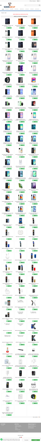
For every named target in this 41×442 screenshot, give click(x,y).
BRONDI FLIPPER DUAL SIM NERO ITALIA (7, 319)
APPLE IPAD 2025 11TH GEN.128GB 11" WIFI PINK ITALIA (33, 84)
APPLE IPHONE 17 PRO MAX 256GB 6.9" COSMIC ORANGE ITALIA (33, 26)
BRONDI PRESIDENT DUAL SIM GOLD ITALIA (7, 272)
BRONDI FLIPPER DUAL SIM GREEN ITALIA (7, 307)
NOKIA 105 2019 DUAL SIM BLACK (20, 377)
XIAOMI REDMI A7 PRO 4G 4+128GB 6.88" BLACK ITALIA (7, 202)
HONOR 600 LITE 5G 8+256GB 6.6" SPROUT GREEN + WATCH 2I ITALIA (20, 108)
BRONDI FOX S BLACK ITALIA (7, 330)
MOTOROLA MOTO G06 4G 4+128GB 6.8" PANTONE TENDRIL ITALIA (20, 190)
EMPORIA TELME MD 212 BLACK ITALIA (7, 389)
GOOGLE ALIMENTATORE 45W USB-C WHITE (7, 366)
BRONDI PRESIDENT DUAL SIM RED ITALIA (20, 260)
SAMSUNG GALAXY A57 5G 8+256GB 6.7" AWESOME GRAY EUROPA (20, 96)
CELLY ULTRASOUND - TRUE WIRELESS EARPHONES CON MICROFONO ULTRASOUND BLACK (20, 390)
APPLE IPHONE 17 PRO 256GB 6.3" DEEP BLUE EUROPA (20, 49)
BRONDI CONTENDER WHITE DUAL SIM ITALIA (20, 296)
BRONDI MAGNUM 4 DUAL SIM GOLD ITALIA (33, 284)
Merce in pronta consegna (20, 16)
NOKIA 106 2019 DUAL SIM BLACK (33, 377)
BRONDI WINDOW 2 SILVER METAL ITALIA (20, 331)
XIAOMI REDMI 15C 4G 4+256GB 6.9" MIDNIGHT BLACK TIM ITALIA (20, 178)
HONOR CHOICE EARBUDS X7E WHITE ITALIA (7, 401)
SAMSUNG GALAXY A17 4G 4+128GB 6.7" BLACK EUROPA (7, 166)
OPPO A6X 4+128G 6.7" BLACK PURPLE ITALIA (33, 190)
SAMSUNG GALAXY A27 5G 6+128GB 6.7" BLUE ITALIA (7, 131)
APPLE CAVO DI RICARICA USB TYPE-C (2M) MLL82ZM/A (20, 401)
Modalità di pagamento (18, 426)
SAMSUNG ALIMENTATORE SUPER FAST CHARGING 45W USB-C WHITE (20, 366)
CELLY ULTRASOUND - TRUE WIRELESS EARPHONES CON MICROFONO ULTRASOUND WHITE (33, 390)
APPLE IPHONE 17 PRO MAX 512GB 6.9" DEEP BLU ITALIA (7, 26)
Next (39, 419)
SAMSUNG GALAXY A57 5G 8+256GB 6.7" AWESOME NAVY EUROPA (7, 96)
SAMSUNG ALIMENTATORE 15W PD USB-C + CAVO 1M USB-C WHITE (7, 413)
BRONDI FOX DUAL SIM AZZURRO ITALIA (7, 342)
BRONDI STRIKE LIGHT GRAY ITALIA (7, 236)
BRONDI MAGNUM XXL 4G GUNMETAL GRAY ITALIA (33, 225)
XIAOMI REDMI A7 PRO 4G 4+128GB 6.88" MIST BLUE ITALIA (33, 202)
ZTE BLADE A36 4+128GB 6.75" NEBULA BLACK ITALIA (7, 225)
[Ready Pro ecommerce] (20, 437)
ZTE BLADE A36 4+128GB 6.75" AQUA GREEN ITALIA (33, 213)
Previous (1, 419)
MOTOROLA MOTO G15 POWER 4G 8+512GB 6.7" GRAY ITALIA (7, 155)
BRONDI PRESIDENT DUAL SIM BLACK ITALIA (20, 272)
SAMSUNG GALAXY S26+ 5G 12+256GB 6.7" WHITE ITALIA (33, 73)
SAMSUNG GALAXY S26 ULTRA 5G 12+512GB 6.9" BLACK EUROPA (33, 49)
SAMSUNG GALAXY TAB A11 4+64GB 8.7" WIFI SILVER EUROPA (33, 178)
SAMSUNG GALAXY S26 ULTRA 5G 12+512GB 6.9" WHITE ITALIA (7, 61)
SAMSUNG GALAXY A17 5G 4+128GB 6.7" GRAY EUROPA (33, 143)
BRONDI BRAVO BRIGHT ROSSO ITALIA (7, 354)
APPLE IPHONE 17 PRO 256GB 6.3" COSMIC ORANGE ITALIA (33, 37)
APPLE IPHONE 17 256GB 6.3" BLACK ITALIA (20, 61)
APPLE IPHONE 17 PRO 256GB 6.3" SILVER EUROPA (7, 49)
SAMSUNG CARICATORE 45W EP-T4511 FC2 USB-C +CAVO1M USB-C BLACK (33, 354)
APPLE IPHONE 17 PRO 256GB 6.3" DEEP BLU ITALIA (20, 37)
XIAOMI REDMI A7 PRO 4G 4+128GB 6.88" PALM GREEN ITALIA (20, 202)
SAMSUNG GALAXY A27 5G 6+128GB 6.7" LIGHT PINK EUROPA (33, 120)
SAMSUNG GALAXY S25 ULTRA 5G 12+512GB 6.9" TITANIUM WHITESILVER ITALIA (7, 73)
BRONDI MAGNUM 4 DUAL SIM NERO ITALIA (20, 284)
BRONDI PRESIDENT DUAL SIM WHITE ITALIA (33, 249)
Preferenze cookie (20, 435)
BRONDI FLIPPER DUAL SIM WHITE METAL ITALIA (20, 319)
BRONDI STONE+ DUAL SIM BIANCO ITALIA (33, 307)
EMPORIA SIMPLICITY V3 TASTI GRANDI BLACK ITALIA (33, 296)
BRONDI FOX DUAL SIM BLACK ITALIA (20, 342)
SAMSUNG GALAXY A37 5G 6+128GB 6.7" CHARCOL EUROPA (7, 120)
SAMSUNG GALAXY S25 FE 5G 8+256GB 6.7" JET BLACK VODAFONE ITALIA (20, 85)
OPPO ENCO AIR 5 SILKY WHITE (7, 295)
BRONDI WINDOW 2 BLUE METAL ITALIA (33, 331)
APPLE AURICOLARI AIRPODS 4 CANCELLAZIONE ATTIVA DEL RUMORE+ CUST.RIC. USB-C (20, 167)
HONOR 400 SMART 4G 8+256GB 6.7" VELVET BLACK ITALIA (33, 155)
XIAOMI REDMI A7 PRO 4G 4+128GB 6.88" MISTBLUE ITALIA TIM (20, 213)
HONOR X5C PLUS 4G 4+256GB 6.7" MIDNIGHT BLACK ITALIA (7, 190)
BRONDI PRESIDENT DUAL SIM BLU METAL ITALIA (33, 260)
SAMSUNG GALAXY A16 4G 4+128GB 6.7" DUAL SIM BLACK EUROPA (33, 167)
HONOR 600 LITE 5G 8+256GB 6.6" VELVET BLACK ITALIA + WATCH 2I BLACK (7, 108)
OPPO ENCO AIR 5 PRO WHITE (20, 236)
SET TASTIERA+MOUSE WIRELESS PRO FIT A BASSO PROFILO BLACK (20, 354)
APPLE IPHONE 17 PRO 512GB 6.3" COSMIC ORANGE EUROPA (20, 26)
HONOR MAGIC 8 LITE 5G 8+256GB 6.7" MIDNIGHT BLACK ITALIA (33, 108)
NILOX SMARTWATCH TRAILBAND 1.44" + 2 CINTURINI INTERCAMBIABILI (33, 401)
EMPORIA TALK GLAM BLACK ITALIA (33, 318)
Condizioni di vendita (18, 425)
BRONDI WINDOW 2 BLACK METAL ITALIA (33, 342)
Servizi (16, 427)
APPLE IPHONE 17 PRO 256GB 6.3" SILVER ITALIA (7, 37)
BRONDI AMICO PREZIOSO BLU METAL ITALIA (20, 225)
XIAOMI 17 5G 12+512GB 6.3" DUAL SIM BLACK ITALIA (20, 73)
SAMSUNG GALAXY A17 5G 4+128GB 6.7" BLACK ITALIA (20, 143)
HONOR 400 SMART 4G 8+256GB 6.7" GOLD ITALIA (20, 155)
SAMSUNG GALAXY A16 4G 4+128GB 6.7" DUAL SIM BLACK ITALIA (7, 178)
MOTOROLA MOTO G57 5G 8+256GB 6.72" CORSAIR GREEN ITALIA (33, 132)
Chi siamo (2, 425)
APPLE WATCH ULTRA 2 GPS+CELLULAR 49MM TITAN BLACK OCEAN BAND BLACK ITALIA (7, 85)
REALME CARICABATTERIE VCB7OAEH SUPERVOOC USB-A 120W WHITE (7, 378)
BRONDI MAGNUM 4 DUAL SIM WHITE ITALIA (7, 284)
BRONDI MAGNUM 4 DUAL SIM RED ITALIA (33, 272)
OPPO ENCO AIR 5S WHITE (7, 260)
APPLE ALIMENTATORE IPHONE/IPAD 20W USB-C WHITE (33, 366)
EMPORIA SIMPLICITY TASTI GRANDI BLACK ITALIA (20, 307)
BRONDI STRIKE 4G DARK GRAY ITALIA (33, 237)
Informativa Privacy (17, 429)
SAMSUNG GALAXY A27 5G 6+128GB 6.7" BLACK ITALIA (20, 131)
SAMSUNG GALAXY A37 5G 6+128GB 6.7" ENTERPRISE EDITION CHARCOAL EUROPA (20, 120)
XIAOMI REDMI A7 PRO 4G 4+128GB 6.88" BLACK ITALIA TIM (7, 213)
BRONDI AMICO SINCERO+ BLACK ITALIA (20, 249)
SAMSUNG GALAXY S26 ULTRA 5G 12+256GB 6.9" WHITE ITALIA (33, 61)
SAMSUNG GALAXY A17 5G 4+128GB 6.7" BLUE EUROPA (7, 143)
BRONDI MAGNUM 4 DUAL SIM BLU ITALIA (7, 249)
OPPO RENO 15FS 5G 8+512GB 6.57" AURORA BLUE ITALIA (33, 96)
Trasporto (16, 428)
